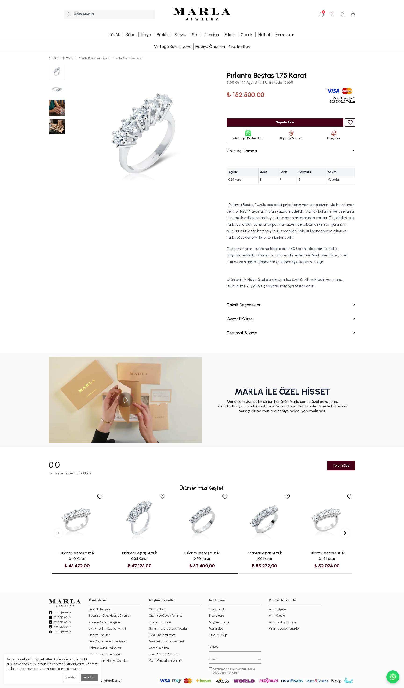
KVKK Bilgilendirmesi (162, 635)
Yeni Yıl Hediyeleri (100, 609)
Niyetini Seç (239, 46)
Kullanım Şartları (160, 622)
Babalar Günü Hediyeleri (105, 648)
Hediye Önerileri (210, 46)
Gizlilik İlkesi (157, 609)
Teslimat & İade (242, 332)
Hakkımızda (217, 609)
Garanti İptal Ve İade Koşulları (168, 628)
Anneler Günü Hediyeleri (105, 622)
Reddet (71, 677)
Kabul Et (89, 677)
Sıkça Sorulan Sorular (163, 654)
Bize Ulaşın (216, 615)
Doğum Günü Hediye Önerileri (108, 661)
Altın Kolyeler (277, 609)
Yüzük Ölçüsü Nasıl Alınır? (165, 661)
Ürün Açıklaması (242, 150)
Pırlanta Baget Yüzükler (284, 628)
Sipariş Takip (218, 635)
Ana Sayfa (55, 58)
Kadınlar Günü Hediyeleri (105, 654)
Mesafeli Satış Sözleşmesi (166, 641)
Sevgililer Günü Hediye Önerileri (110, 615)
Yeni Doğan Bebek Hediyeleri (108, 641)
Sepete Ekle (285, 122)
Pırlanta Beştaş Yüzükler (92, 58)
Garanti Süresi (240, 318)
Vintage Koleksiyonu (172, 46)
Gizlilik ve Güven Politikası (166, 615)
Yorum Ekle (341, 466)
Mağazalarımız (219, 622)
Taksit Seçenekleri (244, 304)
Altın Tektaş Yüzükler (283, 622)
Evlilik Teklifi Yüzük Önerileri (107, 628)
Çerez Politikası (159, 648)
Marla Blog (216, 628)
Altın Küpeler (277, 615)
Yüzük (69, 58)
